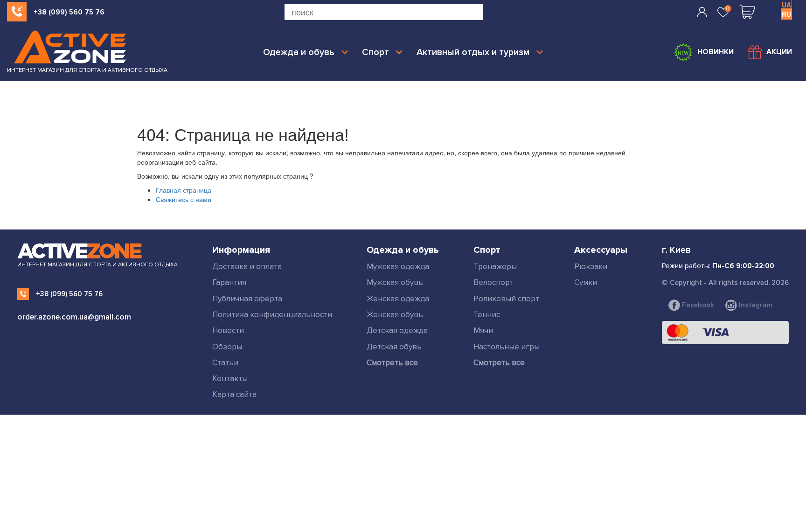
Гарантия (229, 282)
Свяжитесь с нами (183, 199)
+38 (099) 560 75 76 (69, 12)
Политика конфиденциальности (272, 315)
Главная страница (183, 190)
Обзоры (227, 347)
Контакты (230, 378)
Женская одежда (398, 299)
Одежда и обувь (298, 52)
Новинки (715, 51)
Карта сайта (234, 394)
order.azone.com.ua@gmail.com (74, 317)
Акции (779, 51)
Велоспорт (493, 282)
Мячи (483, 330)
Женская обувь (395, 315)
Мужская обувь (395, 282)
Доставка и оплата (247, 266)
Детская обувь (394, 347)
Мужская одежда (398, 266)
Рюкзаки (590, 266)
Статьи (225, 363)
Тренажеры (495, 266)
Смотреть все (392, 363)
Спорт (375, 52)
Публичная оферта (247, 299)
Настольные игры (506, 347)
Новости (228, 330)
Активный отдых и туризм (473, 52)
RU (786, 14)
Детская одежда (397, 330)
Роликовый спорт (506, 299)
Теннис (486, 315)
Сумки (585, 282)
